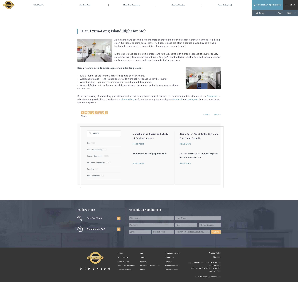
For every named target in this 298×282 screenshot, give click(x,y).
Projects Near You (172, 253)
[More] (106, 112)
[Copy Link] (82, 112)
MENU (293, 5)
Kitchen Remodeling (98, 156)
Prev (207, 114)
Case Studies (123, 261)
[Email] (86, 112)
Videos (142, 269)
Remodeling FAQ (225, 5)
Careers (168, 261)
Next (217, 114)
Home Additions (95, 176)
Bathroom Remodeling (99, 162)
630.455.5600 (215, 265)
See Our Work (85, 5)
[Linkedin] (99, 112)
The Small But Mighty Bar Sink (150, 153)
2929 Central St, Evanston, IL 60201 (205, 268)
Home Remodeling (97, 149)
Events (142, 257)
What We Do (39, 5)
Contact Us (169, 257)
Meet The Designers (131, 5)
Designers (212, 96)
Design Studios (178, 5)
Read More (138, 144)
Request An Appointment (269, 5)
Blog (261, 13)
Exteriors (92, 169)
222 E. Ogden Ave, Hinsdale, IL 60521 (204, 262)
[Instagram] (96, 112)
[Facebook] (89, 112)
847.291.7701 (215, 271)
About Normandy (125, 269)
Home (120, 253)
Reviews (143, 261)
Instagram (193, 99)
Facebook (177, 99)
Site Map (217, 257)
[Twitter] (92, 112)
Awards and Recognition (150, 265)
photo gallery (128, 99)
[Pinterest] (102, 112)
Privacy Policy (215, 253)
